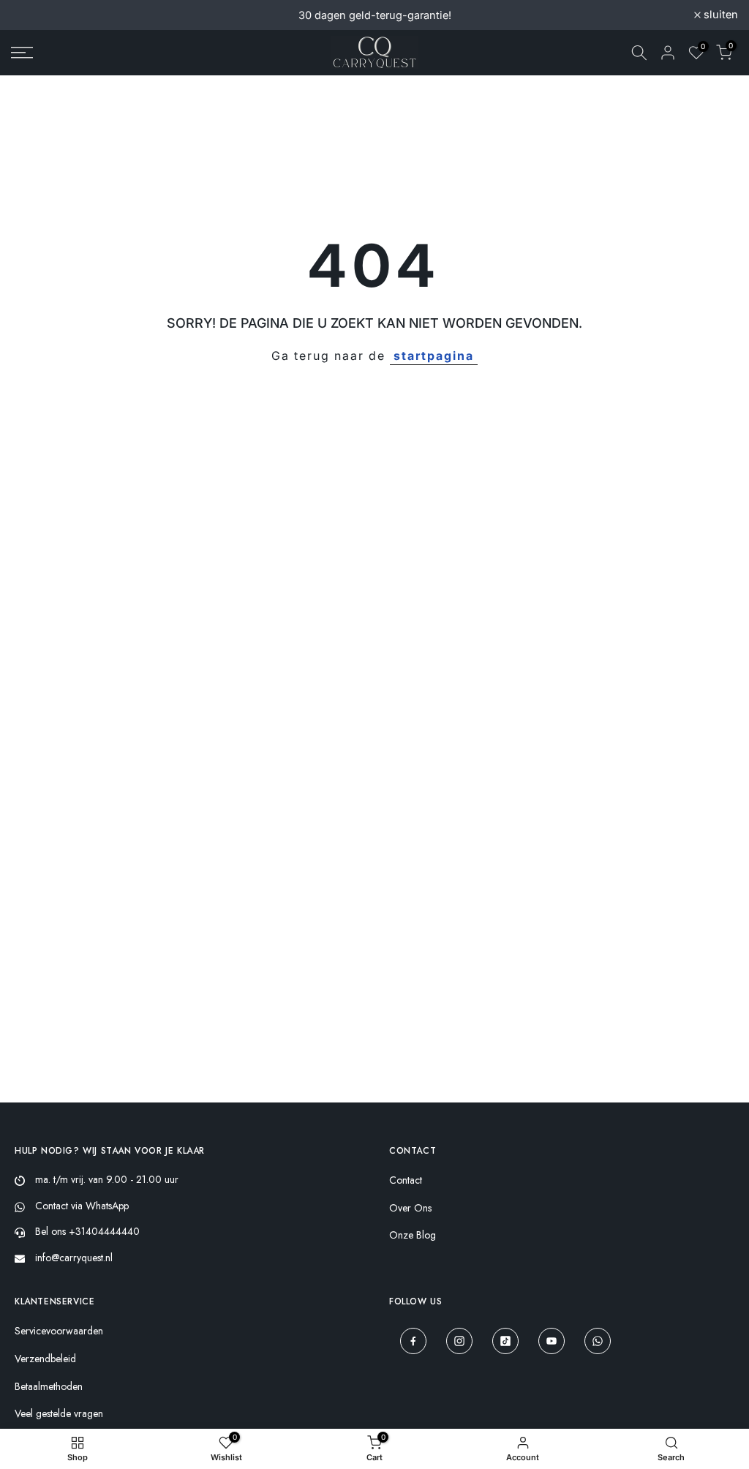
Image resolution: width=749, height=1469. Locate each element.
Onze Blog (412, 1235)
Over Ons (410, 1208)
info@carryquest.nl (74, 1257)
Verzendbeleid (45, 1359)
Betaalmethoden (49, 1387)
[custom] (413, 1341)
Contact (405, 1180)
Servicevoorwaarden (59, 1331)
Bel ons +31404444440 (87, 1231)
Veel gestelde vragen (59, 1414)
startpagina (434, 355)
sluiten (36, 15)
